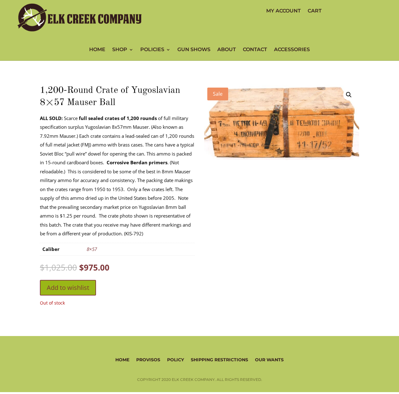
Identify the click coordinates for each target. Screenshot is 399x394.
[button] (348, 94)
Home (97, 49)
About (226, 49)
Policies (152, 49)
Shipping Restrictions (219, 359)
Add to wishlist (68, 287)
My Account (283, 11)
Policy (175, 359)
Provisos (148, 359)
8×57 (92, 249)
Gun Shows (193, 49)
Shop (119, 49)
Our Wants (269, 359)
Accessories (292, 49)
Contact (255, 49)
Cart (315, 11)
